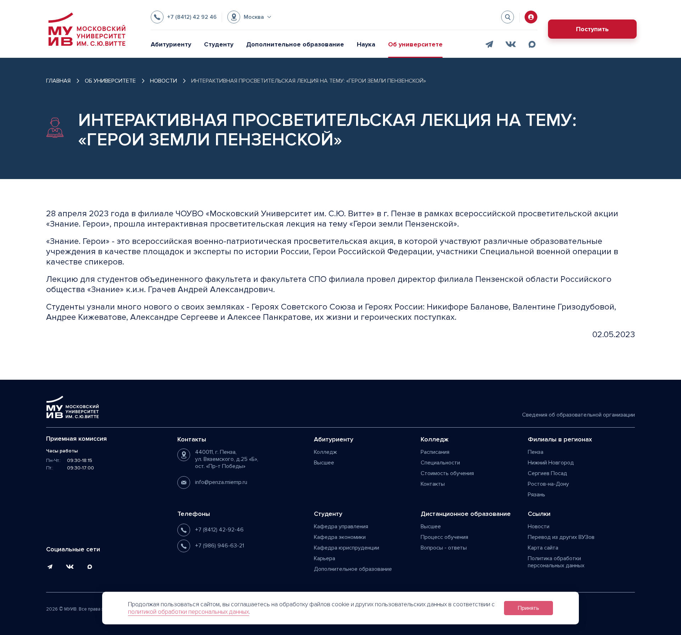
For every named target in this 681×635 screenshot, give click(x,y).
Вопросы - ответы (444, 547)
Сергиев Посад (547, 473)
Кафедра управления (341, 526)
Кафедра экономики (340, 537)
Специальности (440, 462)
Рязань (536, 494)
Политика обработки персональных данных (556, 562)
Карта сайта (543, 547)
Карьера (324, 558)
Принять (528, 608)
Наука (366, 44)
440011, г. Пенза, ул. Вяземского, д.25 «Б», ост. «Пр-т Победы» (226, 459)
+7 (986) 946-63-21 (219, 545)
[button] (249, 17)
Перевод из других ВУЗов (561, 537)
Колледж (325, 452)
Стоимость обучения (447, 473)
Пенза (535, 452)
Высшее (324, 462)
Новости (538, 526)
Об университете (415, 44)
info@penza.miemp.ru (221, 482)
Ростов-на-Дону (548, 484)
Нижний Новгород (551, 462)
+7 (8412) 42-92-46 (219, 529)
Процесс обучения (444, 537)
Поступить (592, 29)
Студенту (218, 44)
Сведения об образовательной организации (578, 414)
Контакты (433, 484)
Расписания (435, 452)
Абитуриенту (171, 44)
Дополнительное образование (295, 44)
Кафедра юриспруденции (346, 547)
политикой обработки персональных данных (188, 611)
